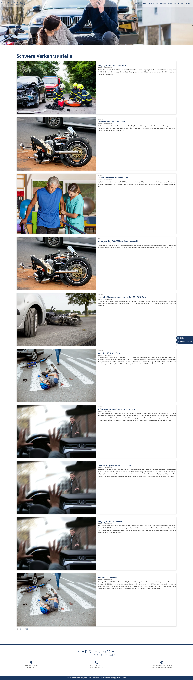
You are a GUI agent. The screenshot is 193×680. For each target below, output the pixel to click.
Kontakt (181, 3)
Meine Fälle (172, 3)
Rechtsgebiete (161, 3)
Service (151, 3)
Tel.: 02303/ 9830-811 (97, 665)
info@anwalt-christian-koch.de (162, 665)
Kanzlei (144, 3)
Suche (188, 3)
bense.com (87, 677)
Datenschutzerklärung (108, 677)
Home (137, 3)
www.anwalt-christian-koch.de (162, 668)
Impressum (96, 677)
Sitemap (118, 677)
